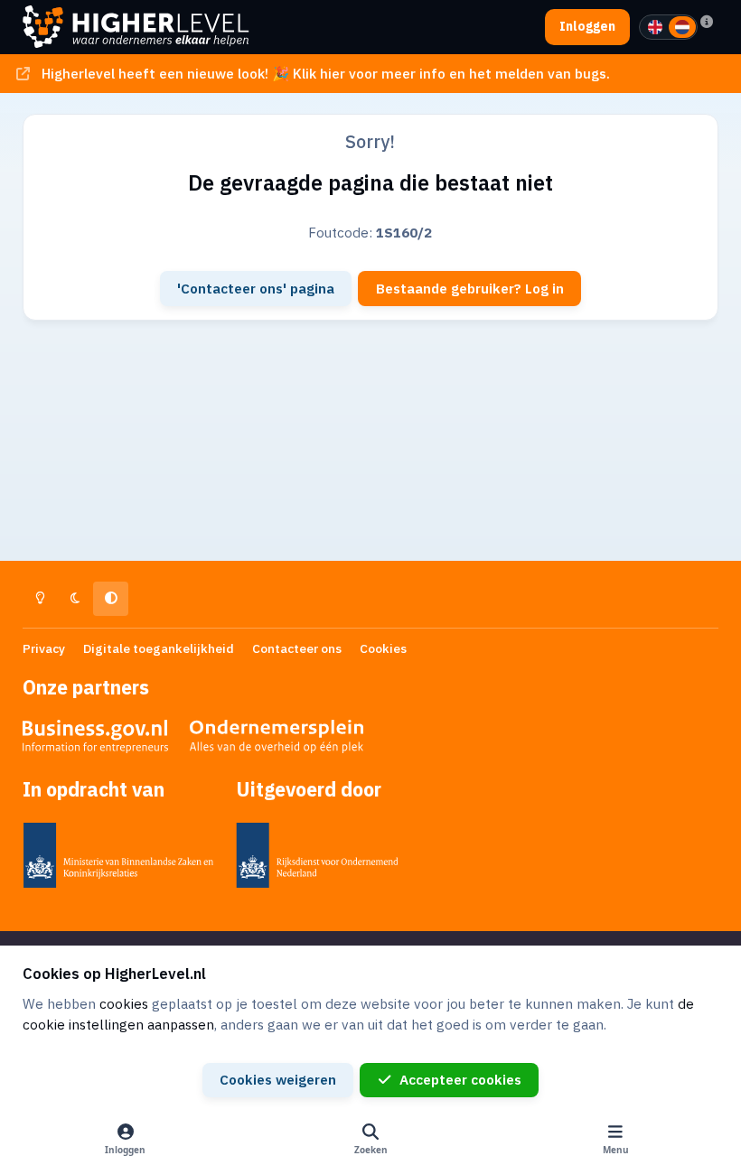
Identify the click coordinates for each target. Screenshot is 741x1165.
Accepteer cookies (460, 1079)
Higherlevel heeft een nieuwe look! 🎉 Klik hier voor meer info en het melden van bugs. (326, 73)
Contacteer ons (297, 648)
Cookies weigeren (278, 1079)
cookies (123, 1003)
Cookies (383, 648)
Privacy (44, 648)
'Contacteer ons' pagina (255, 288)
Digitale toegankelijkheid (158, 648)
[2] (682, 27)
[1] (655, 27)
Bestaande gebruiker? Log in (470, 288)
